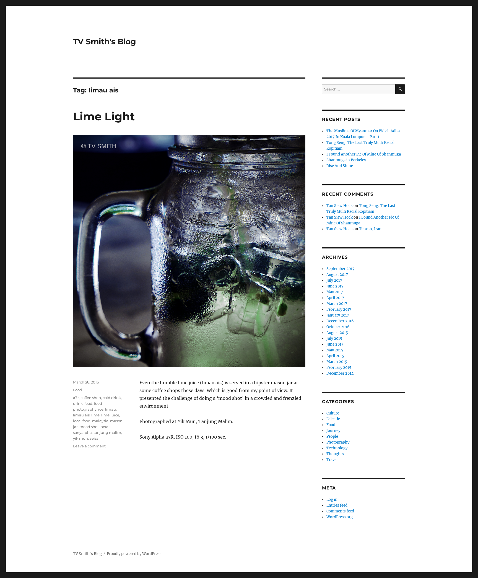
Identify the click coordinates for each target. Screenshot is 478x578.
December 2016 (340, 321)
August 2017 (337, 274)
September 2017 (340, 268)
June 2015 (335, 344)
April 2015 (335, 356)
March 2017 (336, 303)
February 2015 (338, 367)
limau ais (81, 415)
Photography (337, 442)
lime (95, 415)
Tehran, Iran (370, 229)
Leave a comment (89, 446)
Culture (332, 413)
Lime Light (104, 116)
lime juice (110, 415)
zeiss (94, 438)
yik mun (80, 438)
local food (81, 421)
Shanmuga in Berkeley (346, 160)
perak (105, 426)
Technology (336, 448)
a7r (76, 397)
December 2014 (340, 373)
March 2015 (336, 361)
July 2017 (334, 280)
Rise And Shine (339, 166)
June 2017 (335, 286)
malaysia (100, 421)
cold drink (112, 397)
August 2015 (337, 332)
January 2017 (337, 315)
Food (77, 390)
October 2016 (338, 327)
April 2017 (335, 298)
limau (110, 409)
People (332, 436)
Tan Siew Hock (339, 205)
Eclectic (333, 419)
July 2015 (334, 338)
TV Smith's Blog (104, 41)
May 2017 (334, 292)
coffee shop (90, 397)
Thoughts (335, 454)
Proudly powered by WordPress (134, 553)
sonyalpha (82, 432)
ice (100, 409)
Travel (331, 459)
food (88, 403)
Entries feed (336, 505)
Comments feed (340, 511)
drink (78, 403)
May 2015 (334, 350)
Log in (331, 499)
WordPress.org (339, 517)
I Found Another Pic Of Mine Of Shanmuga (363, 154)
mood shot (89, 426)
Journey (333, 430)
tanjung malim (107, 432)
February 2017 (338, 309)
